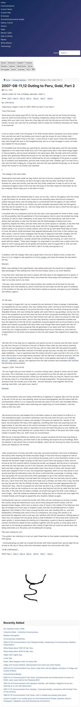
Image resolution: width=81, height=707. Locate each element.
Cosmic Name (6, 9)
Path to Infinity (7, 36)
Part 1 (10, 98)
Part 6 (36, 98)
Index (3, 29)
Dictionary (5, 16)
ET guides (42, 257)
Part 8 (49, 98)
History (4, 26)
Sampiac (5, 388)
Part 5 (28, 98)
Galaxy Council (7, 23)
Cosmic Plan (6, 13)
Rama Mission (6, 43)
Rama (21, 163)
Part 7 (42, 98)
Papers (3, 39)
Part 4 (22, 98)
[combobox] (69, 52)
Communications (7, 6)
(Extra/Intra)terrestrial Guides (12, 19)
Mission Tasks (6, 33)
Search (56, 53)
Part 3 (15, 98)
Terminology (6, 46)
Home (3, 2)
